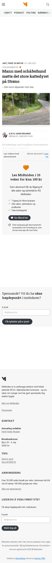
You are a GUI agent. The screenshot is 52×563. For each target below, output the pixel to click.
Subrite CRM (39, 558)
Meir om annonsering (11, 489)
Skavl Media (20, 558)
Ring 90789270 (9, 462)
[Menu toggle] (3, 4)
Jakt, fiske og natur (12, 63)
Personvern (7, 410)
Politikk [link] (31, 13)
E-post (5, 307)
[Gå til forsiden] (25, 4)
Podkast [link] (19, 13)
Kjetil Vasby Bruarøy (11, 431)
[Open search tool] (48, 4)
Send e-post (7, 459)
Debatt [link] (8, 13)
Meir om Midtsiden (10, 403)
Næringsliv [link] (44, 13)
